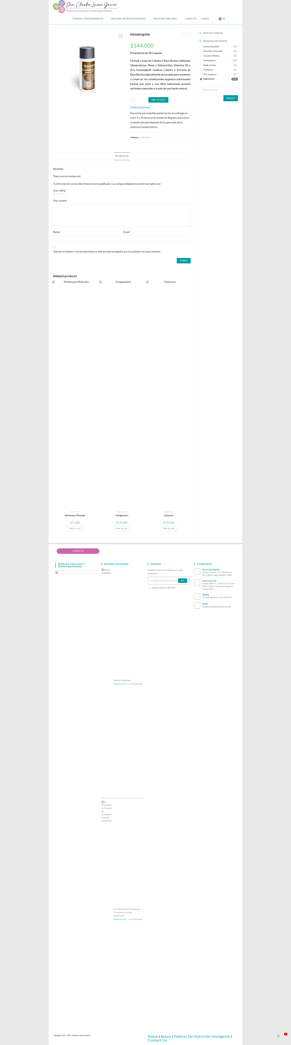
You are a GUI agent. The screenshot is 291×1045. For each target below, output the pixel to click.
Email (127, 232)
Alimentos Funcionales (213, 51)
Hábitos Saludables (122, 680)
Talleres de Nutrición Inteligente (202, 1036)
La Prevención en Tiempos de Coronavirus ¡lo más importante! (127, 912)
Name (57, 232)
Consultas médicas (211, 56)
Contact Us (157, 1040)
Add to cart (158, 100)
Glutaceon (169, 516)
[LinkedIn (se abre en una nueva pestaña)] (225, 5)
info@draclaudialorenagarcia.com (216, 606)
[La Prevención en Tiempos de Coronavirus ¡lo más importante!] (107, 914)
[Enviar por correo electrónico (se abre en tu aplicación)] (231, 5)
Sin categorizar (210, 74)
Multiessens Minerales (75, 516)
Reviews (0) (122, 156)
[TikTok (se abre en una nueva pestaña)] (236, 5)
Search (230, 98)
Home (153, 1036)
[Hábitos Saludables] (107, 682)
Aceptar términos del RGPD (164, 588)
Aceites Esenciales (211, 46)
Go (182, 581)
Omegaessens (121, 516)
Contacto (78, 551)
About (166, 1036)
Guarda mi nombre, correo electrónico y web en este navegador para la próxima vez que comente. (107, 251)
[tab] (122, 156)
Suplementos (145, 137)
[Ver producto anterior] (183, 34)
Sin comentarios (135, 684)
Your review (60, 200)
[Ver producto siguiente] (188, 34)
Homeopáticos (209, 60)
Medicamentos (209, 65)
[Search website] (230, 18)
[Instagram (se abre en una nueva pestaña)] (219, 5)
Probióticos (208, 70)
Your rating (60, 190)
